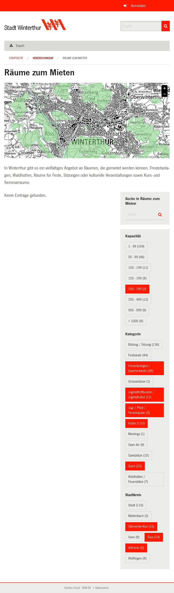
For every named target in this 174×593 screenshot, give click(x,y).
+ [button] (164, 88)
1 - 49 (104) (136, 246)
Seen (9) (133, 537)
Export (20, 46)
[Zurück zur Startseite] (35, 28)
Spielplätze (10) (138, 455)
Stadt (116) (135, 505)
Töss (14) (153, 537)
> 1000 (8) (135, 321)
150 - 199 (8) (137, 278)
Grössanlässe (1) (139, 381)
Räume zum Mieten (75, 58)
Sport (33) (135, 466)
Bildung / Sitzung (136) (143, 344)
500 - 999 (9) (137, 310)
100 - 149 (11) (138, 267)
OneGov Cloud (72, 587)
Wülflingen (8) (137, 558)
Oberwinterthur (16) (141, 526)
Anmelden (138, 6)
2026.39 (86, 587)
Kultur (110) (136, 423)
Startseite (16, 58)
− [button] (164, 94)
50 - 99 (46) (136, 257)
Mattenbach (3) (138, 516)
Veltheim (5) (136, 548)
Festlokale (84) (138, 355)
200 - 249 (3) (137, 289)
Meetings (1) (136, 434)
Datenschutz (102, 587)
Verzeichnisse (42, 58)
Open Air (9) (136, 445)
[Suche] (166, 26)
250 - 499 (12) (138, 299)
